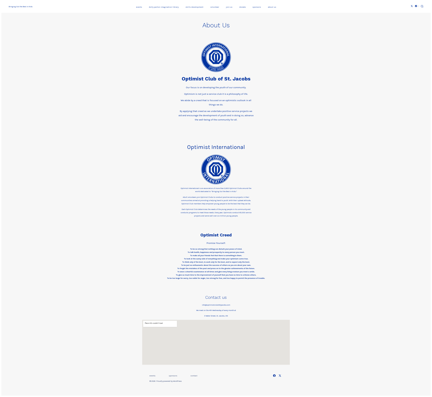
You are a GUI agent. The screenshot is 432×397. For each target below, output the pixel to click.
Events (139, 7)
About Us (272, 7)
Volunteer (214, 7)
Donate (242, 7)
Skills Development (194, 7)
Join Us (229, 7)
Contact (194, 376)
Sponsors (257, 7)
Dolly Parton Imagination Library (164, 7)
